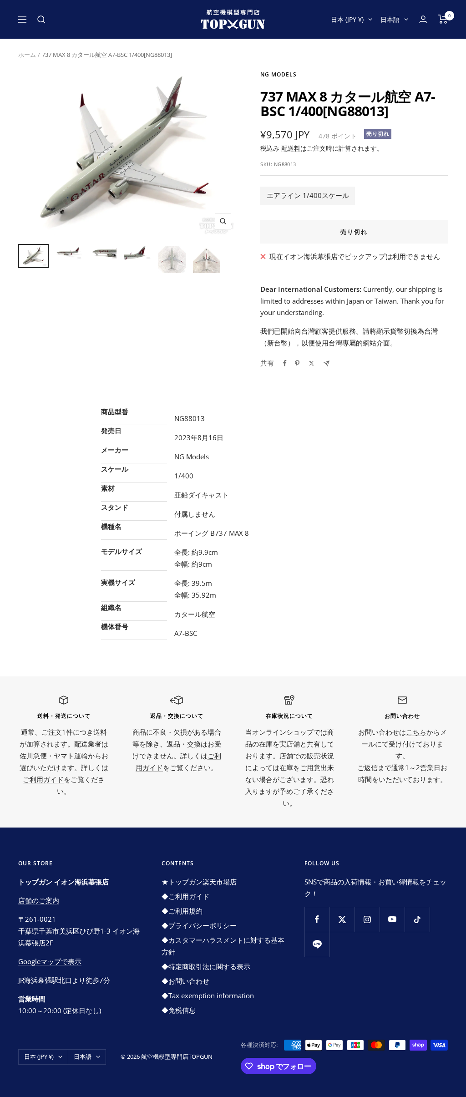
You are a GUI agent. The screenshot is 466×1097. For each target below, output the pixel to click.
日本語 (390, 19)
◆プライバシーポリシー (199, 925)
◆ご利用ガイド (185, 896)
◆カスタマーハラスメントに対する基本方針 (223, 945)
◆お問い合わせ (185, 980)
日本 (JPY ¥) (347, 19)
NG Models (278, 74)
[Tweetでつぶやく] (311, 363)
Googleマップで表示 (49, 961)
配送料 (290, 148)
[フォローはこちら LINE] (316, 944)
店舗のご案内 (38, 900)
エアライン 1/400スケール (308, 195)
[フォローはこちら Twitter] (342, 919)
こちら (416, 731)
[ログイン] (423, 19)
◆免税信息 (179, 1010)
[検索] (41, 19)
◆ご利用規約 (182, 910)
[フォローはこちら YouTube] (392, 919)
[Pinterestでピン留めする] (297, 363)
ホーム (27, 55)
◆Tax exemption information (208, 995)
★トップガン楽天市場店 (199, 881)
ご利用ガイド (43, 779)
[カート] (443, 19)
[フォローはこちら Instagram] (367, 919)
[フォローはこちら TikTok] (417, 919)
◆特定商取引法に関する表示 (206, 966)
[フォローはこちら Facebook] (316, 919)
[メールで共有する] (326, 363)
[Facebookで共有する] (285, 363)
